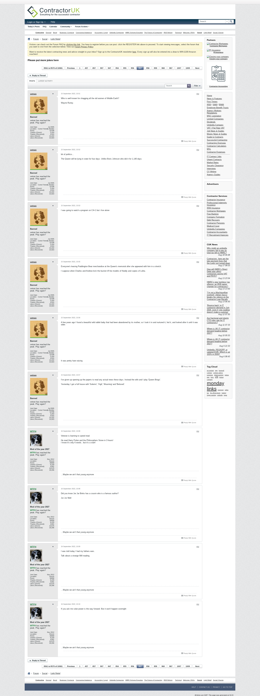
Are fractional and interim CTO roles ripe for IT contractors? (218, 320)
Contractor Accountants (217, 232)
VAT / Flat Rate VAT (215, 128)
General (48, 32)
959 (155, 68)
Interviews (211, 168)
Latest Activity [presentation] (45, 81)
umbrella (220, 395)
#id (198, 94)
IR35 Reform (168, 32)
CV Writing (211, 171)
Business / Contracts (67, 32)
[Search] (231, 21)
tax (208, 393)
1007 (179, 68)
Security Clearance (215, 165)
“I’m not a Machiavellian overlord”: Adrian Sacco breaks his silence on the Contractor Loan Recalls (218, 295)
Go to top (227, 687)
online (226, 390)
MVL (209, 149)
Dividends (211, 122)
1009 (188, 68)
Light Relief (208, 32)
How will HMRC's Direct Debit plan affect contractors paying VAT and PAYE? (217, 272)
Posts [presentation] (32, 81)
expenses (210, 375)
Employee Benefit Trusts (218, 108)
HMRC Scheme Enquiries (134, 32)
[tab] (32, 81)
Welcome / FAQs (189, 32)
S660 (215, 105)
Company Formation (215, 217)
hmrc (212, 377)
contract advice (218, 373)
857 (94, 68)
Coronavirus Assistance (84, 32)
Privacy (216, 687)
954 (117, 68)
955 (124, 68)
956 (132, 68)
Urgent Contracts (214, 159)
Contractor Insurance (216, 200)
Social (199, 32)
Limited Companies (215, 119)
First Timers (212, 102)
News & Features (214, 98)
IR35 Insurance (213, 208)
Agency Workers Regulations (214, 112)
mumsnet (221, 390)
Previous (71, 68)
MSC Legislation (214, 116)
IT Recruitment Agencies (217, 235)
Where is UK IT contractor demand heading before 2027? (218, 331)
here (134, 52)
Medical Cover (213, 226)
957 (140, 68)
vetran (33, 94)
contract (209, 373)
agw (216, 370)
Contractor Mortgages (216, 211)
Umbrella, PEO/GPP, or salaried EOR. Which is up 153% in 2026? (218, 352)
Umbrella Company (215, 125)
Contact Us (204, 687)
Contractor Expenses (216, 152)
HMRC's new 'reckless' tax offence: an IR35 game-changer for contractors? (218, 284)
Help (53, 22)
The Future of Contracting (153, 32)
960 (163, 68)
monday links (215, 385)
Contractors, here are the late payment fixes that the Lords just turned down (218, 261)
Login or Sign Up (35, 22)
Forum (36, 39)
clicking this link (73, 44)
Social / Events (218, 32)
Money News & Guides (217, 134)
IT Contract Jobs (214, 156)
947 (109, 68)
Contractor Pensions (216, 223)
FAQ (44, 27)
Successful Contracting (217, 140)
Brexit (55, 32)
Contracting (40, 32)
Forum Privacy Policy (84, 47)
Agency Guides (213, 174)
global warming (218, 375)
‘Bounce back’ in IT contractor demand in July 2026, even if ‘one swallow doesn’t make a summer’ (218, 308)
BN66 (221, 105)
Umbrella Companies (117, 32)
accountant (210, 370)
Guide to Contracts (215, 137)
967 (170, 68)
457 (86, 68)
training (224, 393)
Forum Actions (81, 27)
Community (65, 27)
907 (101, 68)
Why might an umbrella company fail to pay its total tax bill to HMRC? (217, 250)
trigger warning (211, 395)
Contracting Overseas (216, 143)
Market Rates (213, 162)
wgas (225, 395)
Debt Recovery (213, 220)
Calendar (53, 27)
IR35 (209, 105)
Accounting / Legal (101, 32)
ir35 (216, 377)
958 (147, 68)
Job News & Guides (215, 131)
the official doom (215, 393)
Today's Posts (34, 27)
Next (197, 68)
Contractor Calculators (216, 146)
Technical (178, 32)
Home (209, 95)
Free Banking (212, 214)
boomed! (221, 370)
